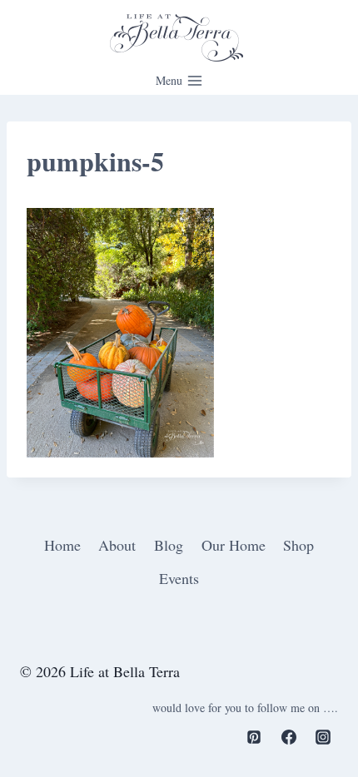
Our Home (233, 545)
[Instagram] (323, 737)
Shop (298, 545)
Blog (168, 545)
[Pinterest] (254, 737)
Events (179, 578)
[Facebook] (289, 737)
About (117, 545)
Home (62, 545)
